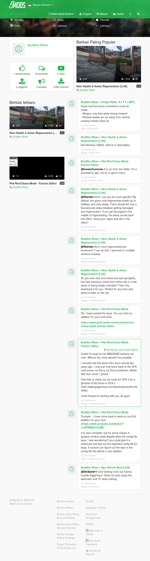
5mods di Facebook (93, 542)
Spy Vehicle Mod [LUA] (115, 467)
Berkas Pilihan (65, 507)
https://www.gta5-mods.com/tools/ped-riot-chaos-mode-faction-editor (108, 324)
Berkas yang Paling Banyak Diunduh (68, 526)
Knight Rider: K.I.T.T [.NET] (118, 102)
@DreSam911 (89, 471)
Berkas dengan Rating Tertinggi (66, 536)
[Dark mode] (130, 13)
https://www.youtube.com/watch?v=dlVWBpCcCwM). (102, 425)
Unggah (86, 14)
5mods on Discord (93, 552)
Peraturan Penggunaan (93, 515)
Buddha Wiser (38, 44)
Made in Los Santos (20, 503)
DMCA (89, 524)
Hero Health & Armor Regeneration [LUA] (104, 138)
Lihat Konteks (90, 125)
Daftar (120, 14)
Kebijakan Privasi (96, 507)
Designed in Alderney (21, 500)
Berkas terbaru (65, 501)
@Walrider (87, 197)
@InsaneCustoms (92, 169)
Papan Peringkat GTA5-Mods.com (66, 546)
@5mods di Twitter (94, 532)
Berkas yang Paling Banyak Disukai (68, 515)
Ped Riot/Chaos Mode (114, 309)
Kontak (90, 501)
